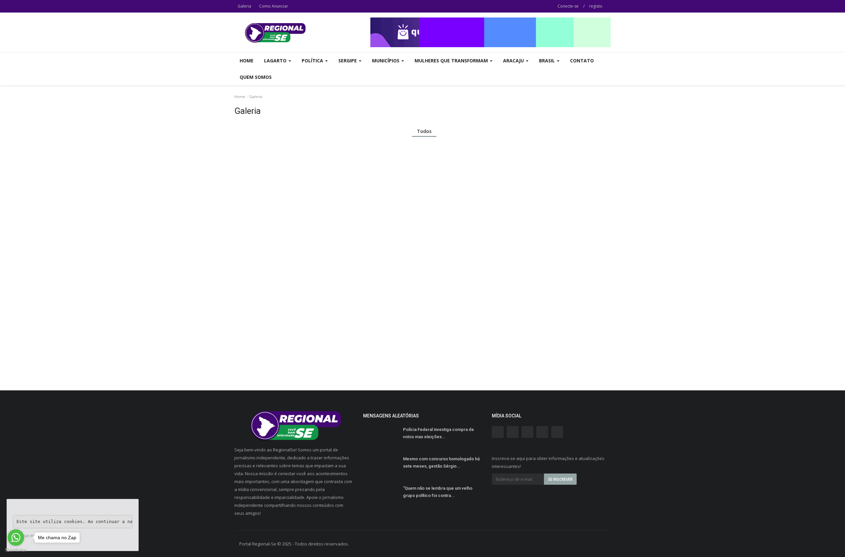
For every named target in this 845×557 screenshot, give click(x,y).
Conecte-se (568, 6)
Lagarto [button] (276, 60)
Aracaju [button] (514, 60)
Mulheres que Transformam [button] (452, 60)
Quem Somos (256, 77)
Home (247, 60)
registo (595, 6)
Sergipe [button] (348, 60)
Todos (424, 131)
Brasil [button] (547, 60)
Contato (582, 60)
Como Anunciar (273, 6)
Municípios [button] (386, 60)
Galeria (244, 6)
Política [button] (313, 60)
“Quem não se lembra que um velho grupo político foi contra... (437, 492)
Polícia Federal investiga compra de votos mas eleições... (438, 433)
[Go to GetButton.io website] (15, 550)
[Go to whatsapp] (16, 537)
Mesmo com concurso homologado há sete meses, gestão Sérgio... (441, 462)
